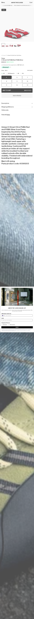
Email (3, 318)
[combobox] (3, 316)
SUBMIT (17, 327)
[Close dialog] (33, 288)
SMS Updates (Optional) (6, 313)
